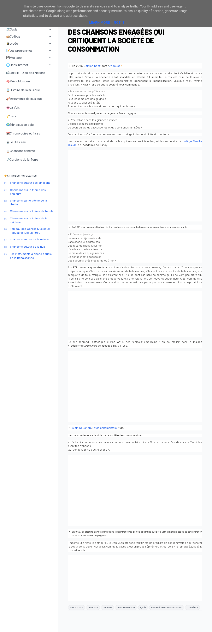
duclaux (107, 607)
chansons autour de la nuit (27, 246)
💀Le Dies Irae (16, 142)
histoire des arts (126, 607)
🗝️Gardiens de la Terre (22, 159)
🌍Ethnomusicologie (20, 124)
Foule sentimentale (105, 427)
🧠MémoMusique (18, 81)
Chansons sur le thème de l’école (31, 211)
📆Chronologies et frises (23, 133)
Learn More (99, 22)
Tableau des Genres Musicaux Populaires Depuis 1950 (30, 230)
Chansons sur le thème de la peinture (28, 220)
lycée (143, 607)
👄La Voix (13, 107)
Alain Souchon (81, 427)
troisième (192, 607)
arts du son (76, 607)
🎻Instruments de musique (24, 98)
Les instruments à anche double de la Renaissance (31, 255)
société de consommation (166, 607)
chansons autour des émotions (30, 182)
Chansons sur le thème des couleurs (28, 191)
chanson (93, 607)
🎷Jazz (11, 116)
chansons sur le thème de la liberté (28, 202)
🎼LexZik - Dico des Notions (25, 73)
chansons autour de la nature (29, 239)
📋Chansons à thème (20, 151)
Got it (119, 22)
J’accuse (114, 65)
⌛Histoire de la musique (23, 90)
